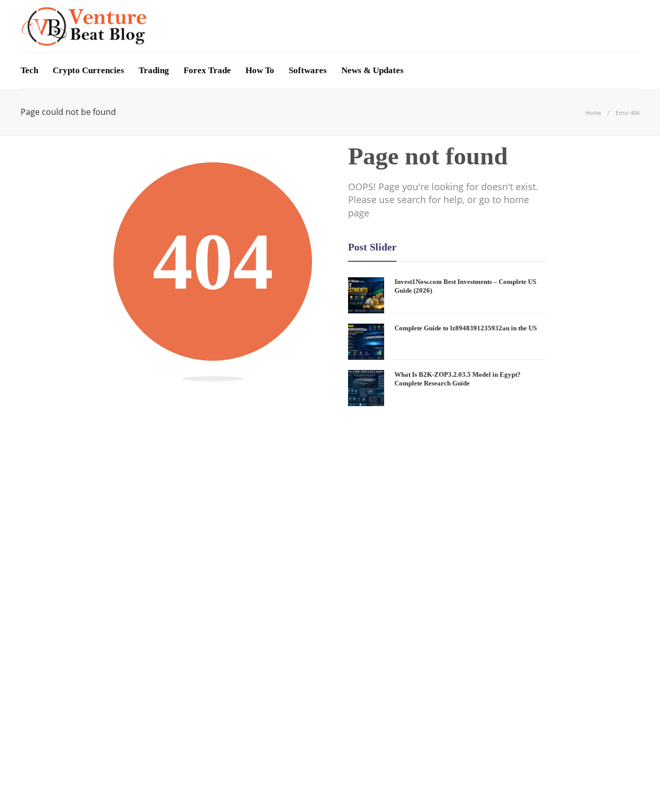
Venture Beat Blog (613, 750)
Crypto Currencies (88, 70)
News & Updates (372, 70)
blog (120, 584)
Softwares (308, 70)
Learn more (480, 698)
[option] (447, 341)
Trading (154, 70)
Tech (29, 70)
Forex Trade (207, 70)
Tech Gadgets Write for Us (461, 765)
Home (593, 112)
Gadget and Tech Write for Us (582, 765)
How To (259, 70)
